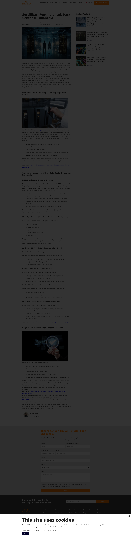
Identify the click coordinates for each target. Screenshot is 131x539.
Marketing (53, 530)
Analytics (44, 530)
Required (27, 530)
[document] (65, 269)
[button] (128, 516)
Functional (36, 530)
